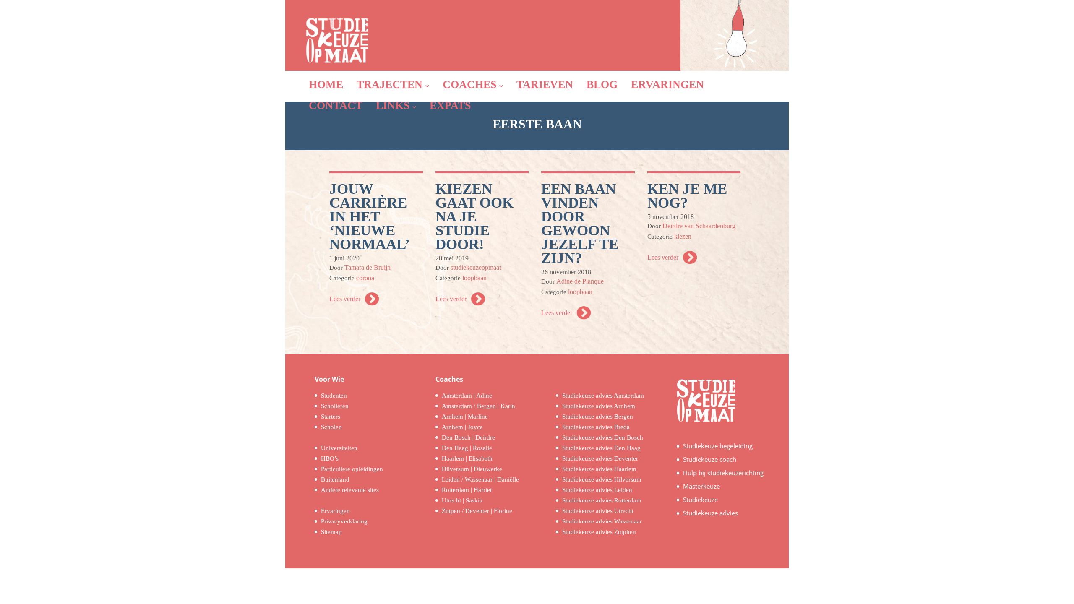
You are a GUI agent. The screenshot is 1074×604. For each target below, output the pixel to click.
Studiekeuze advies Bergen (597, 416)
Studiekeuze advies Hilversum (601, 479)
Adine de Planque (580, 281)
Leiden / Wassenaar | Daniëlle (480, 479)
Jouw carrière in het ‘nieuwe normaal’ (369, 217)
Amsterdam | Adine (467, 395)
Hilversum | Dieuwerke (472, 469)
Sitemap (331, 531)
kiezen (682, 236)
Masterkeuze (701, 486)
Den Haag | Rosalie (467, 448)
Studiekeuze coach (709, 459)
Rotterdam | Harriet (467, 490)
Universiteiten (339, 448)
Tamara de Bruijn (367, 267)
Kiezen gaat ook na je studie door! (474, 217)
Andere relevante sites (350, 490)
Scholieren (335, 406)
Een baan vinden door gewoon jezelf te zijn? (579, 223)
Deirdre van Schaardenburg (698, 225)
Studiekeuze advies (710, 513)
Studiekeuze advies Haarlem (599, 469)
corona (365, 277)
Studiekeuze (700, 499)
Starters (330, 416)
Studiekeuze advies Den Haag (601, 448)
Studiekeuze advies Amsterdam (603, 395)
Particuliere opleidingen (352, 469)
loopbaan (474, 277)
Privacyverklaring (344, 521)
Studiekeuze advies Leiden (597, 490)
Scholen (331, 427)
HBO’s (330, 458)
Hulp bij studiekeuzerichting (723, 473)
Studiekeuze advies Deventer (600, 458)
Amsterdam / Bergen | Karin (478, 406)
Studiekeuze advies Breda (596, 427)
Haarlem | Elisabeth (467, 458)
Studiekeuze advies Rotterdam (601, 500)
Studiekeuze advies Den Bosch (602, 437)
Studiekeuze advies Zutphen (599, 531)
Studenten (334, 395)
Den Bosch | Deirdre (468, 437)
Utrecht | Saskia (462, 500)
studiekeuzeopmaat (476, 267)
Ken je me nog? (687, 196)
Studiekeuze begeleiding (718, 446)
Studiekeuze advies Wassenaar (602, 521)
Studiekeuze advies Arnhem (598, 406)
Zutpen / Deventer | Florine (477, 511)
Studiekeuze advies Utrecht (597, 511)
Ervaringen (335, 511)
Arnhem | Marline (465, 416)
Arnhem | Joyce (462, 427)
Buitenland (335, 479)
